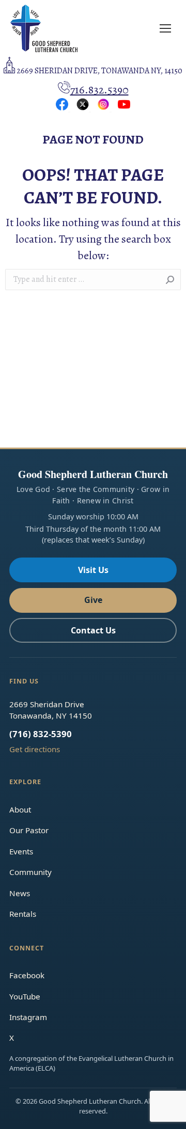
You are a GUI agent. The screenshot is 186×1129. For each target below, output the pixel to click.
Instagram (28, 1017)
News (19, 893)
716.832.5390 (99, 90)
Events (21, 851)
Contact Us (93, 630)
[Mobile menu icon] (165, 28)
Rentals (22, 914)
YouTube (24, 996)
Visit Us (93, 570)
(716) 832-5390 (40, 734)
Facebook (26, 975)
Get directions (34, 749)
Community (30, 872)
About (20, 809)
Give (93, 600)
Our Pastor (29, 830)
